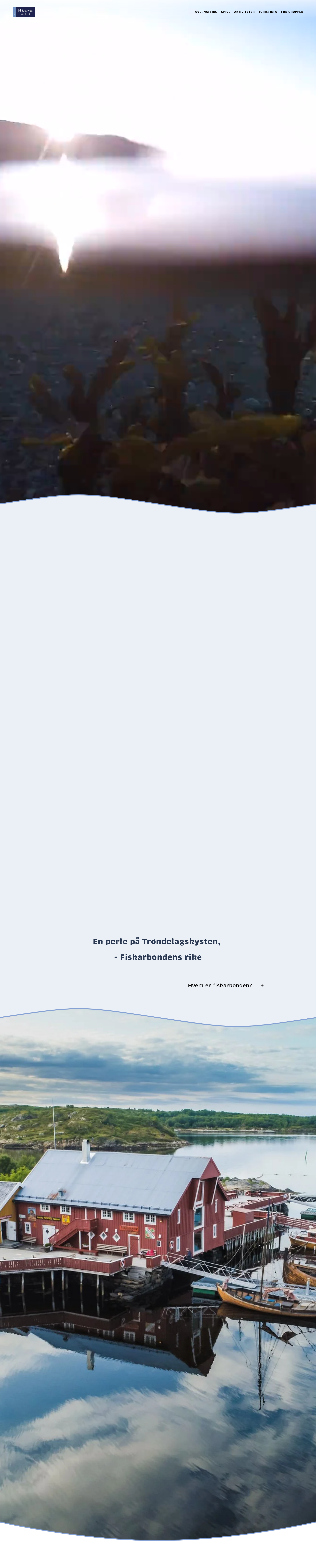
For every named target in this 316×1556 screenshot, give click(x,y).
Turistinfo (268, 12)
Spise (225, 12)
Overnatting (206, 12)
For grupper (292, 12)
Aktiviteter (244, 12)
